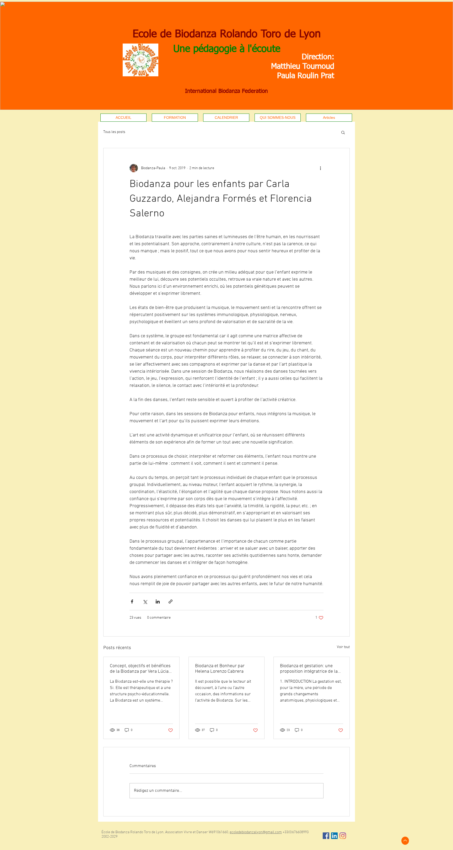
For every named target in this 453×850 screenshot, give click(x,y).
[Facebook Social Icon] (326, 835)
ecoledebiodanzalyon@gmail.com (256, 832)
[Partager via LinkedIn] (157, 601)
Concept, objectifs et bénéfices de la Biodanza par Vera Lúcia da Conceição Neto (140, 668)
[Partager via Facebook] (132, 601)
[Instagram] (342, 835)
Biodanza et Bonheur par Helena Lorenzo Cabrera (220, 668)
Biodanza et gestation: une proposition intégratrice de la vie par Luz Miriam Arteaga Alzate (309, 668)
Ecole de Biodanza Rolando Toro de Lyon (227, 34)
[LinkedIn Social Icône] (334, 835)
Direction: (318, 57)
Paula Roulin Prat (305, 76)
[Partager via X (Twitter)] (144, 601)
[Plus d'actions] (320, 168)
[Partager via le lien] (170, 601)
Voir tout (343, 647)
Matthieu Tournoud (302, 66)
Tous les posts (114, 132)
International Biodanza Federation (226, 91)
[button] (343, 132)
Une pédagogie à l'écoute (226, 49)
